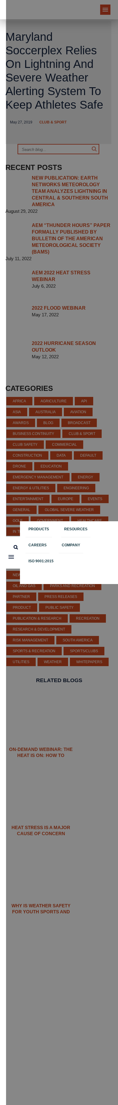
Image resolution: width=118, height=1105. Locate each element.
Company (71, 545)
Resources (75, 529)
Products (38, 529)
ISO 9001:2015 (41, 561)
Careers (37, 545)
